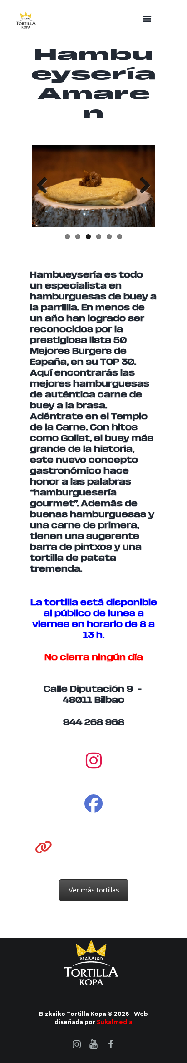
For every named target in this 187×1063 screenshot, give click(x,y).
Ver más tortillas (94, 890)
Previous (45, 186)
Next (142, 186)
